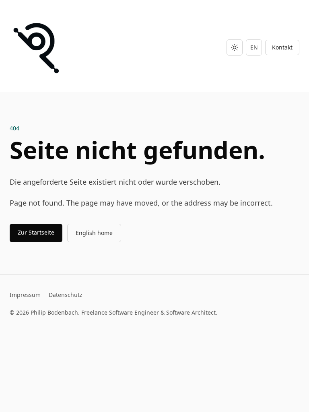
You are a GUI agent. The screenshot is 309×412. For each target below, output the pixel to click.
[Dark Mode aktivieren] (235, 47)
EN (254, 47)
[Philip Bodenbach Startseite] (39, 47)
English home (94, 233)
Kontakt (282, 47)
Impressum (25, 295)
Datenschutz (65, 295)
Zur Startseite (36, 232)
